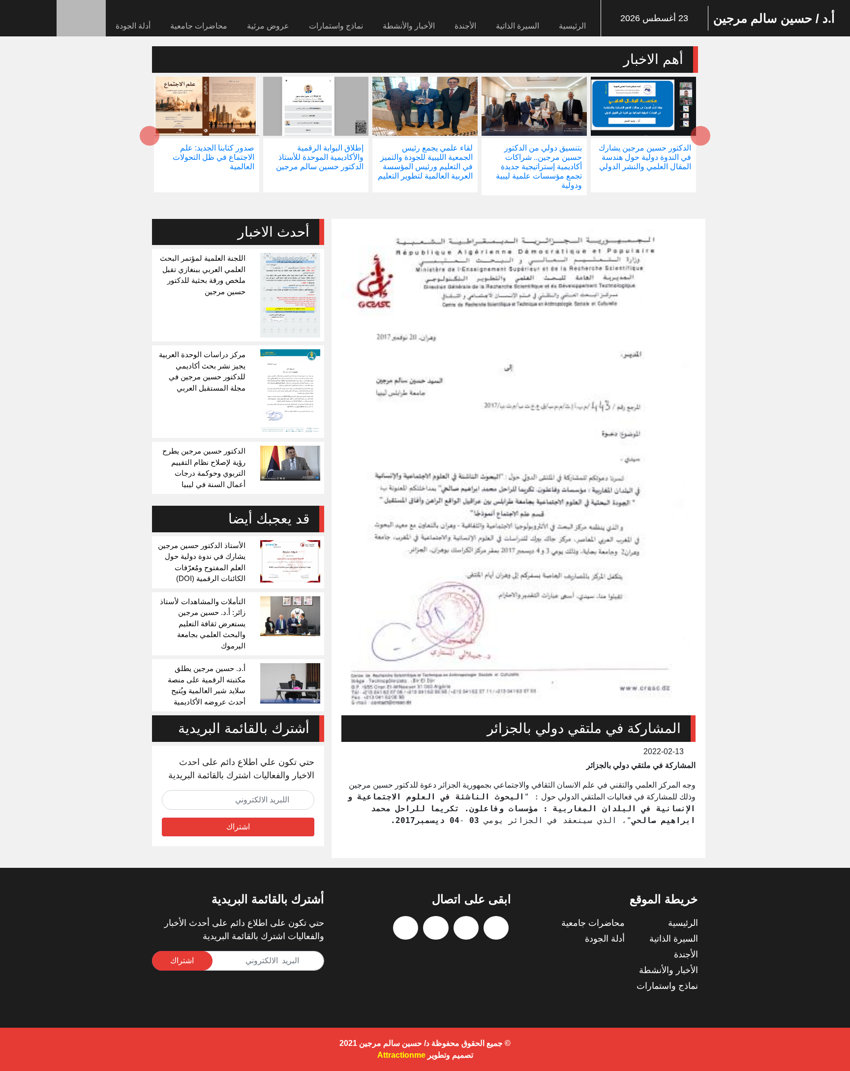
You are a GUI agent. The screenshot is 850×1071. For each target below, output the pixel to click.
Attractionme (401, 1055)
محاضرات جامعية (198, 26)
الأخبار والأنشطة (409, 26)
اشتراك (238, 827)
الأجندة (465, 26)
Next (149, 136)
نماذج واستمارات (336, 26)
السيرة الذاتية (517, 26)
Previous (700, 136)
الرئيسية (572, 26)
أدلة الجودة (133, 26)
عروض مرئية (268, 26)
